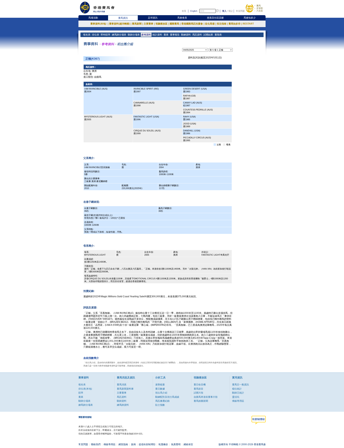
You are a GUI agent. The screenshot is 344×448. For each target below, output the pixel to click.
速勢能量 (160, 384)
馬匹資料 (197, 34)
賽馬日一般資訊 (240, 384)
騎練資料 (186, 34)
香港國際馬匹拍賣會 (192, 23)
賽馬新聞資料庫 (125, 388)
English (193, 11)
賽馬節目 (198, 388)
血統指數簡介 (91, 357)
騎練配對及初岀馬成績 (167, 397)
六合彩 (259, 11)
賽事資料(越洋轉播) (120, 23)
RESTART (248, 23)
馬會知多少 (250, 17)
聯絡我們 (96, 444)
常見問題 (240, 11)
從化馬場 (210, 23)
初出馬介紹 (161, 392)
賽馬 (258, 5)
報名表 (86, 34)
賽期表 (218, 34)
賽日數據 (160, 388)
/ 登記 (230, 11)
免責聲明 (176, 444)
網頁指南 (123, 444)
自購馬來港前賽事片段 (206, 397)
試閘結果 (208, 34)
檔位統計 (237, 388)
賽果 (166, 34)
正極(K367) (92, 58)
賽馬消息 (121, 384)
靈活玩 (235, 397)
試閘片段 (198, 392)
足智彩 (259, 8)
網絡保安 (188, 444)
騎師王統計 (238, 392)
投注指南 (222, 23)
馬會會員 (182, 17)
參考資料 (146, 34)
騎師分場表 (134, 34)
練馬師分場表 (119, 34)
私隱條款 (163, 444)
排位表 (95, 34)
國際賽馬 (175, 23)
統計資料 (157, 34)
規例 (133, 444)
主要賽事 (149, 23)
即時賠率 (105, 34)
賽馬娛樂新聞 (201, 401)
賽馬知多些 (235, 23)
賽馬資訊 (123, 18)
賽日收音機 (200, 384)
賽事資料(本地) (99, 23)
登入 (224, 11)
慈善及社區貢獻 (215, 17)
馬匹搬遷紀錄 (162, 401)
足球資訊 (152, 17)
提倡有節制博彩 (147, 444)
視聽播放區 (162, 23)
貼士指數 (160, 405)
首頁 (184, 11)
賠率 (80, 392)
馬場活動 (93, 17)
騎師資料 (121, 401)
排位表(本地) (85, 388)
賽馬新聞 (137, 23)
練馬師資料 (123, 405)
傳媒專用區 (238, 401)
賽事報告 (175, 34)
